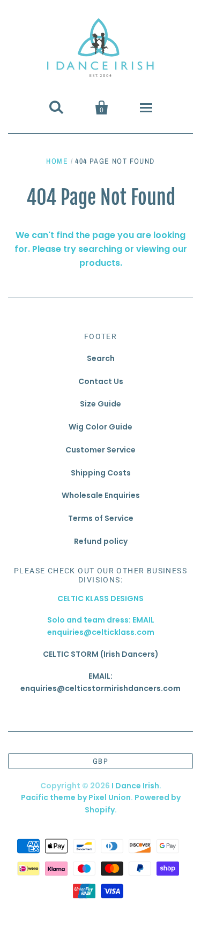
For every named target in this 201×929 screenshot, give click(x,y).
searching (100, 249)
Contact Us (100, 381)
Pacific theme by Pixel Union (76, 797)
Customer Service (100, 449)
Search (101, 358)
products (99, 263)
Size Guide (100, 403)
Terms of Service (100, 518)
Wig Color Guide (100, 426)
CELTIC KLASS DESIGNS (100, 598)
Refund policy (101, 541)
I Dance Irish (135, 785)
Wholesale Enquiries (101, 495)
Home (57, 161)
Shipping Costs (101, 472)
